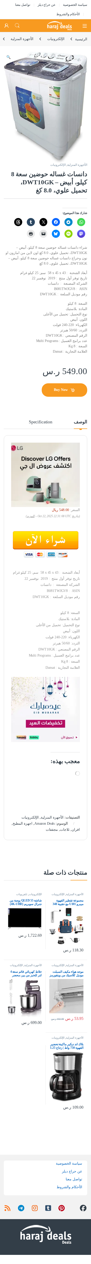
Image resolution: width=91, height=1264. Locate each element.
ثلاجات (65, 830)
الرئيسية (81, 39)
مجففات (52, 830)
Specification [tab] (40, 422)
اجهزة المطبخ (22, 823)
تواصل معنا (22, 5)
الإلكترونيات (55, 39)
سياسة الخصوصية (75, 5)
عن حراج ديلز (47, 5)
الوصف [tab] (80, 422)
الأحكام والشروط (68, 14)
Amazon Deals (44, 823)
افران (76, 830)
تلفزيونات (21, 894)
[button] (8, 57)
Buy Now (61, 390)
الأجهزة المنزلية (22, 39)
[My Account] (6, 26)
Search (17, 25)
